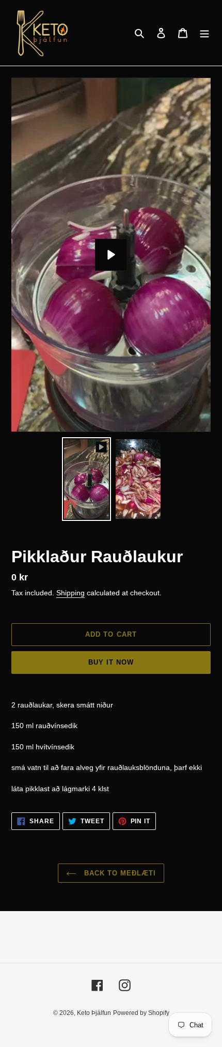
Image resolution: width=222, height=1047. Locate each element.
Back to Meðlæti (119, 873)
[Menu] (204, 33)
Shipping (70, 593)
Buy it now (111, 662)
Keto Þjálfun (94, 1013)
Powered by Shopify (141, 1013)
